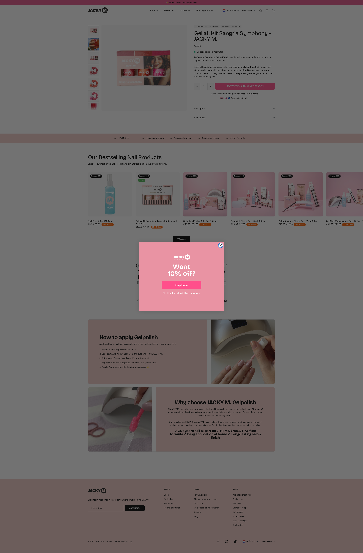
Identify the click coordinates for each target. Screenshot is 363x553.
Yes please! (181, 285)
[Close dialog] (220, 245)
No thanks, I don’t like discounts (181, 293)
